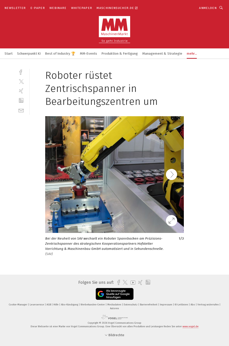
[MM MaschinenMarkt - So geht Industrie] (8, 53)
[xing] (21, 91)
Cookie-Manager (18, 304)
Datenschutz (131, 304)
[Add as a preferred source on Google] (115, 294)
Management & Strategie (162, 54)
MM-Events (88, 54)
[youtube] (132, 282)
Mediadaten (114, 304)
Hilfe (56, 304)
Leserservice (37, 304)
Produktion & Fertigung (120, 54)
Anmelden (208, 8)
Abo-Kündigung (70, 304)
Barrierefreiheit (149, 304)
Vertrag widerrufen (208, 304)
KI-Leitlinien (182, 304)
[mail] (21, 110)
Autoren (114, 308)
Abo (193, 304)
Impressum (166, 304)
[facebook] (21, 72)
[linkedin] (21, 100)
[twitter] (21, 81)
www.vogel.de (190, 326)
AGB (49, 304)
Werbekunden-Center (93, 304)
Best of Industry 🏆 (60, 54)
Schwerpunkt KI (29, 54)
